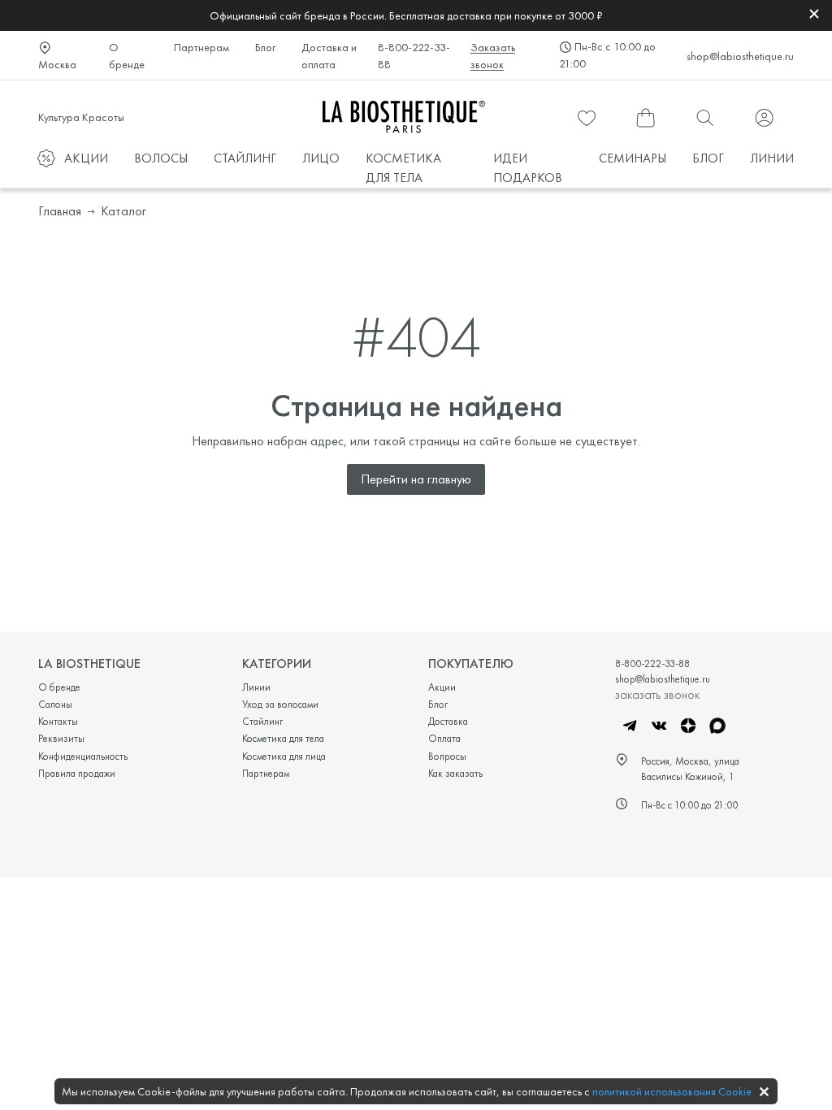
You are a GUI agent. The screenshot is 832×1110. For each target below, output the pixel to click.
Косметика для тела (283, 738)
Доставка (448, 721)
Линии (256, 687)
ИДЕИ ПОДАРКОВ (527, 168)
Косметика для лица (284, 756)
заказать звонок (657, 694)
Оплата (444, 738)
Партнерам (201, 47)
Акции (442, 687)
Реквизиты (61, 738)
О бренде (127, 56)
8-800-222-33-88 (414, 56)
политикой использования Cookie (672, 1091)
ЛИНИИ (772, 158)
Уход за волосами (280, 704)
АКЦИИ (86, 158)
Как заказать (455, 773)
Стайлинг (262, 721)
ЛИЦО (321, 158)
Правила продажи (76, 773)
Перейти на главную (416, 479)
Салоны (55, 704)
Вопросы (447, 756)
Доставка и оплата (329, 56)
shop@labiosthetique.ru (740, 56)
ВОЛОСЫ (161, 158)
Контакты (58, 721)
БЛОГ (708, 158)
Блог (265, 47)
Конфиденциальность (83, 756)
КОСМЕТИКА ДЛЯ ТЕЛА (403, 168)
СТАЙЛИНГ (245, 158)
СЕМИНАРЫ (632, 158)
